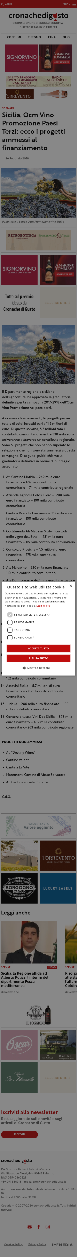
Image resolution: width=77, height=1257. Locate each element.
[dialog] (38, 628)
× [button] (70, 585)
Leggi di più (43, 606)
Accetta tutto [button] (38, 648)
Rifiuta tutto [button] (38, 658)
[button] (38, 667)
